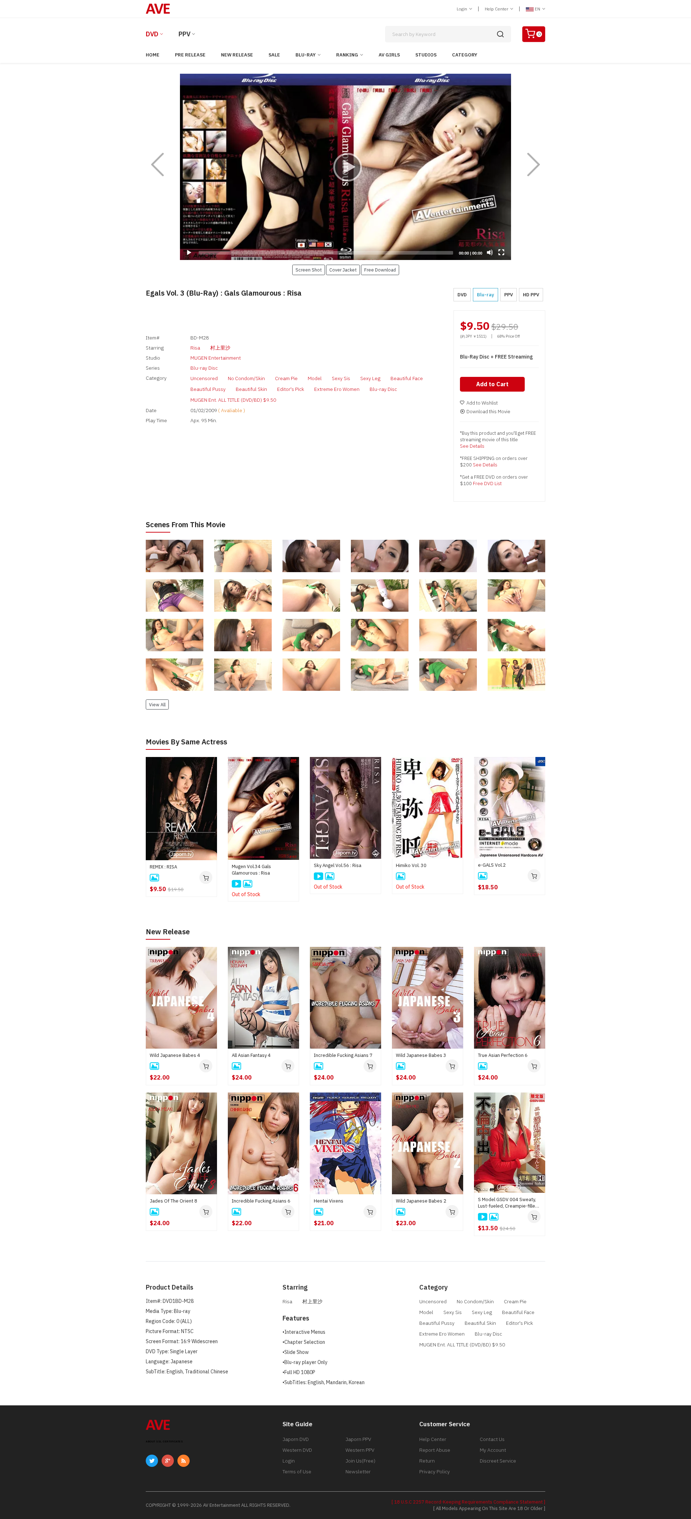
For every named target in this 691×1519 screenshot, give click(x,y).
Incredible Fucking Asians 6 (261, 1201)
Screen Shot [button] (308, 270)
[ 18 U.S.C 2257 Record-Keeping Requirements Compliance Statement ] (468, 1502)
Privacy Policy (434, 1471)
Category (464, 55)
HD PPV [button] (531, 295)
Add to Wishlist (482, 403)
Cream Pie (286, 378)
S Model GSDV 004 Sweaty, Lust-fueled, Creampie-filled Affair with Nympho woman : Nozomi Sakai (508, 1202)
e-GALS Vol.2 (492, 865)
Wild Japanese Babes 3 (421, 1055)
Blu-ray (305, 55)
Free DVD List (487, 483)
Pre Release (190, 55)
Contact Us (492, 1439)
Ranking (347, 55)
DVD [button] (462, 295)
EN (537, 9)
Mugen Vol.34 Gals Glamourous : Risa (251, 869)
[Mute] (490, 252)
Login (462, 9)
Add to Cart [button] (492, 384)
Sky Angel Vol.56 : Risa (337, 865)
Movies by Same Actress (186, 742)
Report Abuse (434, 1450)
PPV (184, 34)
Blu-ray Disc (204, 368)
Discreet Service (498, 1461)
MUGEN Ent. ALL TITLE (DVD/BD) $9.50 (233, 400)
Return (427, 1461)
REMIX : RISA (163, 867)
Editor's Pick (290, 389)
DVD (152, 34)
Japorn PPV (358, 1439)
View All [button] (157, 704)
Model (315, 378)
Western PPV (360, 1450)
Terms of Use (297, 1471)
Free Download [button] (380, 270)
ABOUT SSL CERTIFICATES (164, 1441)
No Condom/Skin (246, 378)
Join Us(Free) (360, 1461)
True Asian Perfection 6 (503, 1055)
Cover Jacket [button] (343, 270)
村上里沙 (220, 348)
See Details (472, 446)
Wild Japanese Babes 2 (421, 1201)
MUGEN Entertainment (215, 358)
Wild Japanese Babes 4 (175, 1055)
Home (152, 55)
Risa (195, 348)
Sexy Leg (370, 378)
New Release (237, 55)
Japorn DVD (296, 1439)
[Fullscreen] (501, 252)
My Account (493, 1450)
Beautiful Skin (251, 389)
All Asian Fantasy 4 (251, 1055)
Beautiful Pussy (208, 389)
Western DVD (297, 1450)
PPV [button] (508, 295)
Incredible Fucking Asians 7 (343, 1055)
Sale (274, 55)
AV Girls (389, 55)
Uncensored (204, 378)
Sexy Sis (341, 378)
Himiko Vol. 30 (411, 865)
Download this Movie (488, 412)
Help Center (497, 9)
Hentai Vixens (328, 1201)
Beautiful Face (406, 378)
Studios (426, 55)
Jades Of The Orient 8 (173, 1201)
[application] (345, 167)
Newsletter (358, 1471)
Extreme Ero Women (337, 389)
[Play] (345, 166)
